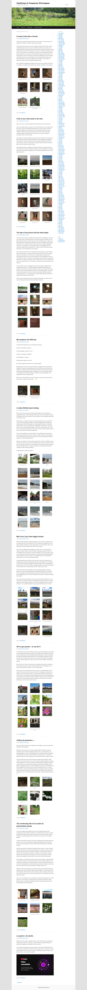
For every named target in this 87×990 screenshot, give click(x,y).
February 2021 (61, 102)
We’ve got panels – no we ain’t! (28, 646)
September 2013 (62, 202)
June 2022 (60, 87)
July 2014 (60, 188)
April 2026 (60, 37)
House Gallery (29, 27)
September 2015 (62, 169)
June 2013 (60, 206)
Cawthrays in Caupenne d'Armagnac (33, 3)
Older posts (19, 982)
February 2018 (61, 130)
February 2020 (61, 114)
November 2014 (62, 183)
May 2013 (60, 207)
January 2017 (61, 147)
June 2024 (60, 62)
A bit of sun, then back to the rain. (29, 118)
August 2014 (61, 187)
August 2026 (61, 33)
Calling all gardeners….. (25, 740)
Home (18, 27)
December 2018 (62, 123)
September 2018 (62, 126)
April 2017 (60, 143)
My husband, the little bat (26, 339)
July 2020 (60, 107)
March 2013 (61, 210)
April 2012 (60, 225)
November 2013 (62, 199)
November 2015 (62, 166)
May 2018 (60, 127)
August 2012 (61, 219)
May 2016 (60, 158)
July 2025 (60, 46)
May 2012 (60, 223)
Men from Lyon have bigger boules (30, 536)
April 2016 (60, 160)
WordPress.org (61, 241)
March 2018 (61, 129)
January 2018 (61, 131)
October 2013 (61, 200)
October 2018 (61, 125)
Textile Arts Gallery (37, 27)
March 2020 (61, 112)
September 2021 (62, 93)
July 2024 (60, 61)
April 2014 (60, 192)
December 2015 (62, 165)
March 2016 (61, 161)
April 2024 (60, 65)
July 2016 (60, 156)
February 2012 (61, 227)
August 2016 (61, 154)
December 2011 (62, 230)
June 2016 (60, 157)
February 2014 (61, 195)
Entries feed (61, 239)
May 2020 (60, 110)
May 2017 (60, 142)
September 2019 (62, 116)
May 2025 (60, 49)
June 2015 (60, 173)
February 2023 (61, 81)
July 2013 (60, 204)
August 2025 (61, 45)
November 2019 (62, 115)
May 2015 (60, 175)
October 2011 (61, 233)
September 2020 (62, 106)
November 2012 (62, 215)
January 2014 (61, 196)
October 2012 (61, 216)
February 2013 (61, 211)
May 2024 (60, 64)
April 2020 (60, 111)
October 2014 (61, 184)
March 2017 (61, 145)
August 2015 (61, 171)
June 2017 (60, 141)
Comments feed (62, 240)
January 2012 (61, 229)
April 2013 (60, 208)
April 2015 (60, 176)
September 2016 (62, 153)
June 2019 (60, 119)
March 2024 (61, 66)
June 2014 (60, 189)
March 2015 (61, 177)
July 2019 (60, 118)
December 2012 (62, 214)
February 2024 (61, 68)
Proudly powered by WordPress (43, 987)
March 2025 (61, 52)
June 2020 (60, 108)
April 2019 (60, 122)
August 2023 (61, 73)
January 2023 (61, 83)
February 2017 (61, 146)
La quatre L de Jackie (24, 936)
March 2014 (61, 193)
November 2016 (62, 150)
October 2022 (61, 84)
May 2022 (60, 88)
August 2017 (61, 138)
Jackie (27, 38)
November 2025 (62, 42)
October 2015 (61, 168)
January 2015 (61, 180)
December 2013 (62, 197)
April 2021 (60, 100)
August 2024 (61, 60)
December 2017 (62, 133)
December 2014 (62, 181)
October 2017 (61, 135)
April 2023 (60, 79)
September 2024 (62, 58)
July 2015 (60, 172)
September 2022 (62, 85)
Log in (60, 237)
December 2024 (62, 54)
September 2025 (62, 44)
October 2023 (61, 70)
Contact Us (23, 27)
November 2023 (62, 69)
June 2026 (60, 34)
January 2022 (61, 91)
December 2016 (62, 149)
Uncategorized (22, 112)
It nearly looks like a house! (27, 36)
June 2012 (60, 222)
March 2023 (61, 80)
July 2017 (60, 139)
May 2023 (60, 77)
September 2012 (62, 218)
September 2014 (62, 185)
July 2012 (60, 220)
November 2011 (62, 231)
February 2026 (61, 39)
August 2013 (61, 203)
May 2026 (60, 35)
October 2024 (61, 57)
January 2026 (61, 41)
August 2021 (61, 95)
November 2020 (62, 104)
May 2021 (60, 99)
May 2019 (60, 121)
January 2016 (61, 164)
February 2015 (61, 179)
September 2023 (62, 72)
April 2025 (60, 50)
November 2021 (62, 92)
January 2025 (61, 53)
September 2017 (62, 137)
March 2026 (61, 38)
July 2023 (60, 75)
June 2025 (60, 48)
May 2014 (60, 191)
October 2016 (61, 152)
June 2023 (60, 76)
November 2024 (62, 56)
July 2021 (60, 96)
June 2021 (60, 98)
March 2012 (61, 226)
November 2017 (62, 134)
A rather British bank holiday (27, 408)
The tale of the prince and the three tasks (32, 232)
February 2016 (61, 162)
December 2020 (62, 103)
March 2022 (61, 89)
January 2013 (61, 212)
